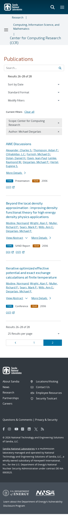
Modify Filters (21, 100)
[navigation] (34, 333)
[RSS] (43, 429)
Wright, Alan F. (39, 223)
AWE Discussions (18, 144)
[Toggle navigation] (6, 29)
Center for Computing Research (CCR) (35, 40)
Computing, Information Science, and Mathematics (36, 27)
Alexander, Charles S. (19, 150)
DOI (8, 252)
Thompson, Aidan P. (45, 150)
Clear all (29, 112)
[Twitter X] (36, 429)
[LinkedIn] (30, 429)
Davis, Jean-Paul (37, 158)
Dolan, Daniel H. (16, 158)
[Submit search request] (60, 68)
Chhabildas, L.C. (15, 154)
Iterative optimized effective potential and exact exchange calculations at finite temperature (31, 272)
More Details (14, 173)
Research (17, 17)
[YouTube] (17, 429)
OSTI (8, 187)
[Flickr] (23, 429)
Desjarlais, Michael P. (36, 162)
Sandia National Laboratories (19, 448)
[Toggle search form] (52, 7)
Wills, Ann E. (46, 227)
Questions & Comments (17, 420)
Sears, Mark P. (28, 227)
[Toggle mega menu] (62, 7)
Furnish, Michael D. (38, 154)
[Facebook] (3, 429)
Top (58, 514)
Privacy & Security (46, 420)
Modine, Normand (17, 223)
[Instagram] (10, 429)
